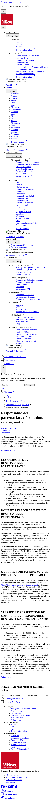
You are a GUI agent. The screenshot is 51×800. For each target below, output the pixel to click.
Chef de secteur (22, 187)
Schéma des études (23, 272)
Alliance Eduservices (24, 274)
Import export (21, 209)
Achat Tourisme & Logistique (27, 56)
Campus (9, 87)
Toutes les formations (19, 731)
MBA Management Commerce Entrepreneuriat (19, 585)
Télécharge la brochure (10, 450)
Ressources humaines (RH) (26, 223)
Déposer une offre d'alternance (28, 334)
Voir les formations (8, 428)
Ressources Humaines (24, 171)
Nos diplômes (16, 711)
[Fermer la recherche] (3, 371)
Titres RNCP (21, 309)
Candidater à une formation (26, 330)
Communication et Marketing (27, 164)
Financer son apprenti (24, 282)
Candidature (9, 364)
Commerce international (25, 189)
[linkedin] (13, 787)
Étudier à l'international (20, 247)
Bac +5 (19, 46)
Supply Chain (21, 173)
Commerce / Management (26, 60)
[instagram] (6, 787)
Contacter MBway (23, 332)
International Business (24, 69)
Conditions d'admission (25, 295)
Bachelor (19, 305)
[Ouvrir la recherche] (3, 367)
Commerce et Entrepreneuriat (27, 162)
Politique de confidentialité (16, 777)
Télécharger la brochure (25, 343)
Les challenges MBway (25, 317)
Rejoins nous (6, 677)
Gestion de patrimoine (24, 203)
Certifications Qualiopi (20, 738)
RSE (18, 221)
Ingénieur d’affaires (23, 212)
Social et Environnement (25, 74)
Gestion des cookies (14, 780)
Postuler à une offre (23, 339)
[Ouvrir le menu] (3, 27)
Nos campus (16, 713)
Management (21, 216)
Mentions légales (12, 775)
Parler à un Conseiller (24, 336)
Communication (22, 62)
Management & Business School (23, 709)
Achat (18, 182)
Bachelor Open (22, 58)
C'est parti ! (29, 385)
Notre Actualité (22, 322)
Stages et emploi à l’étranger (22, 245)
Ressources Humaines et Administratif (31, 71)
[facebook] (2, 787)
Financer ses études (18, 742)
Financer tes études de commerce (29, 299)
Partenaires (20, 287)
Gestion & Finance (23, 167)
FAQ (18, 324)
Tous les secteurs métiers (16, 401)
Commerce (20, 191)
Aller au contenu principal (11, 2)
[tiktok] (16, 787)
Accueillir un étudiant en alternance (29, 280)
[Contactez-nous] (2, 389)
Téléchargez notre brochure (15, 357)
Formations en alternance (25, 297)
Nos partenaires (17, 718)
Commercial (20, 194)
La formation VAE (23, 289)
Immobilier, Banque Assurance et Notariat (32, 67)
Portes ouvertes (10, 360)
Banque (19, 185)
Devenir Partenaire (23, 284)
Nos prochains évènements (26, 319)
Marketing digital (22, 218)
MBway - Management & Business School (32, 267)
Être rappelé (9, 392)
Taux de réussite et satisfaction (27, 312)
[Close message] (3, 11)
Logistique (20, 214)
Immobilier (20, 207)
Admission (15, 736)
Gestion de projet (22, 205)
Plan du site (10, 782)
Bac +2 (19, 42)
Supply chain (21, 225)
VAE (13, 747)
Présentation (6, 430)
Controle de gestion (23, 200)
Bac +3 (19, 44)
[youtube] (9, 787)
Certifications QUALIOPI (26, 270)
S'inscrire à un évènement (26, 341)
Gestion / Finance (23, 65)
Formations (5, 433)
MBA (18, 307)
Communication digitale (25, 196)
